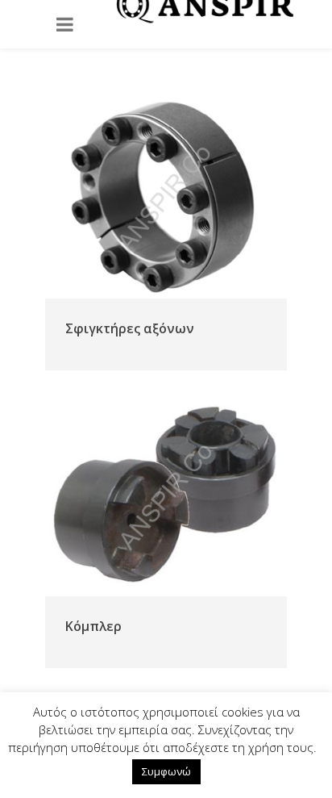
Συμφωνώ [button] (166, 771)
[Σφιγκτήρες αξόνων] (166, 198)
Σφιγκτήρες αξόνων (129, 328)
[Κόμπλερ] (166, 495)
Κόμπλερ (93, 626)
